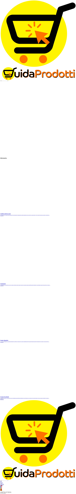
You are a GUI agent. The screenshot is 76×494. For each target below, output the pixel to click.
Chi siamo (1, 482)
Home (1, 481)
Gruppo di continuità (4, 396)
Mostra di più (2, 399)
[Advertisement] (38, 223)
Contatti (1, 483)
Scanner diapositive (4, 340)
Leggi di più (1, 285)
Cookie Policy (2, 484)
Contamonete (3, 283)
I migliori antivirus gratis (5, 213)
